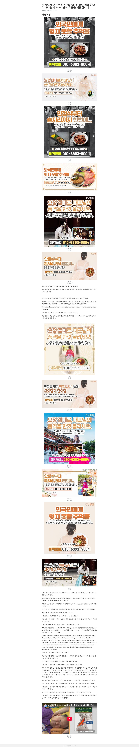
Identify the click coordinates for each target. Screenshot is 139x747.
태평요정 (45, 298)
